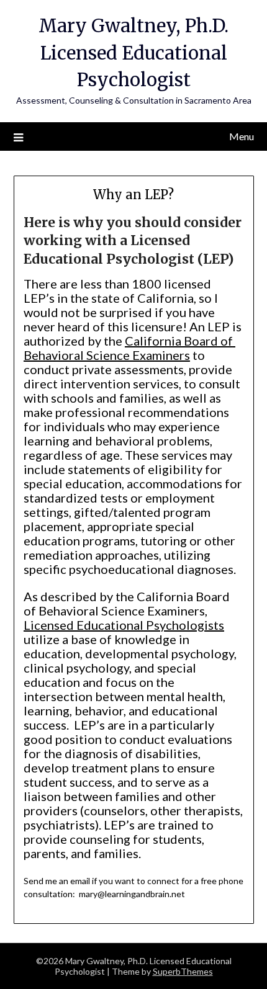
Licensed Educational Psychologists (124, 624)
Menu (241, 136)
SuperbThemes (183, 971)
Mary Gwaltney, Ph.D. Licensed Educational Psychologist (133, 52)
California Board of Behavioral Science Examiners (129, 347)
